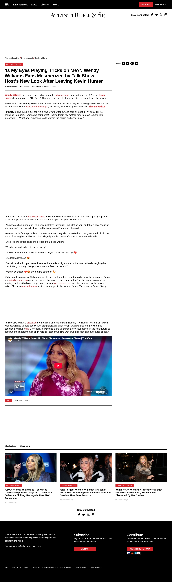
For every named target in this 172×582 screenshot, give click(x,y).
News (34, 4)
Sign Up (85, 549)
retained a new (29, 286)
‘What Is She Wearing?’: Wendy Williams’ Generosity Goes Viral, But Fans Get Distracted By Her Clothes (138, 492)
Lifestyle (45, 4)
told (27, 328)
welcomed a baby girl (37, 106)
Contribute (160, 4)
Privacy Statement (66, 567)
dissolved (32, 322)
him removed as (61, 283)
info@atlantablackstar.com (28, 546)
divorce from (62, 95)
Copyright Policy (50, 567)
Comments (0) (53, 86)
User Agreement (81, 567)
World (56, 4)
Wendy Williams (13, 95)
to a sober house (36, 216)
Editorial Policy (96, 567)
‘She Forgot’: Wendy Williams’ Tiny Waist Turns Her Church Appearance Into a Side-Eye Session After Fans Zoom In (85, 492)
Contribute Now (140, 549)
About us (15, 567)
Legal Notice (36, 567)
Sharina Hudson (97, 106)
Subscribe (146, 4)
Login (6, 567)
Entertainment (20, 4)
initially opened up (18, 280)
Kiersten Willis (12, 86)
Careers (25, 567)
